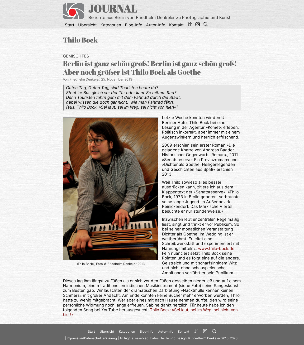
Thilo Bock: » (162, 309)
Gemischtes (76, 56)
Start (69, 25)
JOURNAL (113, 8)
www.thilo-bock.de (216, 248)
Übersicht (87, 25)
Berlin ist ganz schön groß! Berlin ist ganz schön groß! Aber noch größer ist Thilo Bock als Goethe (150, 67)
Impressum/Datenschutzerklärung (92, 338)
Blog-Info (133, 25)
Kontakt (176, 25)
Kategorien (110, 25)
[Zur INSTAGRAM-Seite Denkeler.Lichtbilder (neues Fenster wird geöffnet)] (198, 25)
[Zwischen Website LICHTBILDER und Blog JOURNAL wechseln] (189, 25)
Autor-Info (155, 25)
